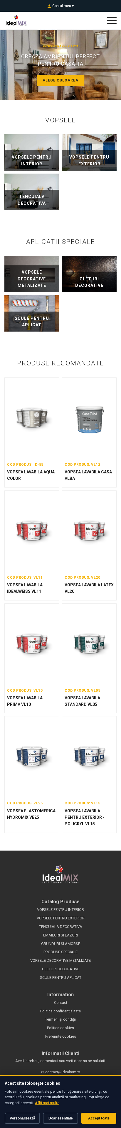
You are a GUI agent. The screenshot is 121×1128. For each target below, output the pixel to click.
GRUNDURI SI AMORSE (60, 943)
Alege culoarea (60, 80)
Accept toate (99, 1118)
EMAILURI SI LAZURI (60, 935)
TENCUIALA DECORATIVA (60, 926)
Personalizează (22, 1118)
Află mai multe (47, 1103)
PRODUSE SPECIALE (60, 952)
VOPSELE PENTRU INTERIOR (60, 909)
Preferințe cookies (60, 1036)
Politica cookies (60, 1028)
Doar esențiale (60, 1118)
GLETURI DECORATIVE (60, 969)
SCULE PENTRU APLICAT (60, 977)
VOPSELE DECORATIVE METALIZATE (60, 960)
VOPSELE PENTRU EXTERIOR (61, 918)
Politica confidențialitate (60, 1011)
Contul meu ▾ (62, 6)
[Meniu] (112, 20)
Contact (60, 1002)
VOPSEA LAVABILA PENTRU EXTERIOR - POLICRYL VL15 (85, 817)
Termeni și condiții (60, 1019)
